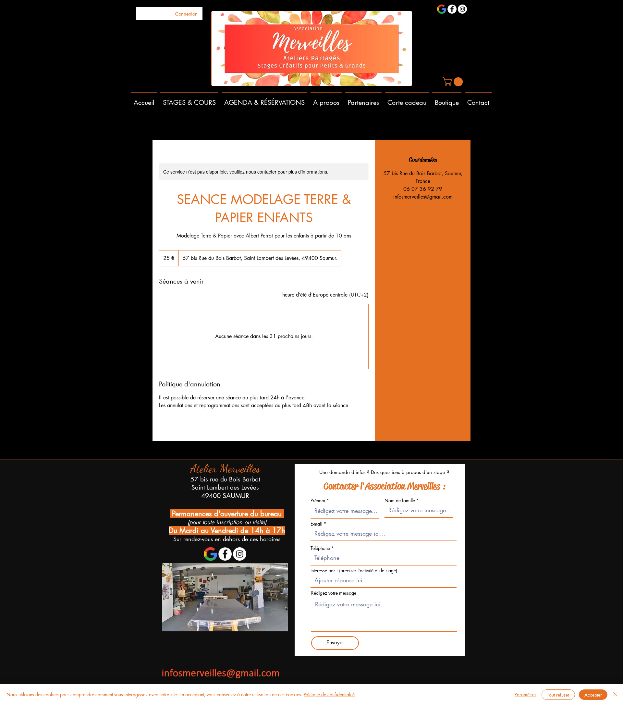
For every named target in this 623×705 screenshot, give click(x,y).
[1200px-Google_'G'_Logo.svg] (441, 9)
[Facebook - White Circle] (452, 9)
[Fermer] (615, 694)
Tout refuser (558, 695)
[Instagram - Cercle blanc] (462, 9)
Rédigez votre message (333, 593)
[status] (325, 295)
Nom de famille (400, 500)
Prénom (318, 500)
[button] (454, 81)
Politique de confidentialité (329, 694)
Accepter (593, 695)
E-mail (316, 524)
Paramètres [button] (525, 694)
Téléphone (321, 548)
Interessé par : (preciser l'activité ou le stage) (354, 570)
